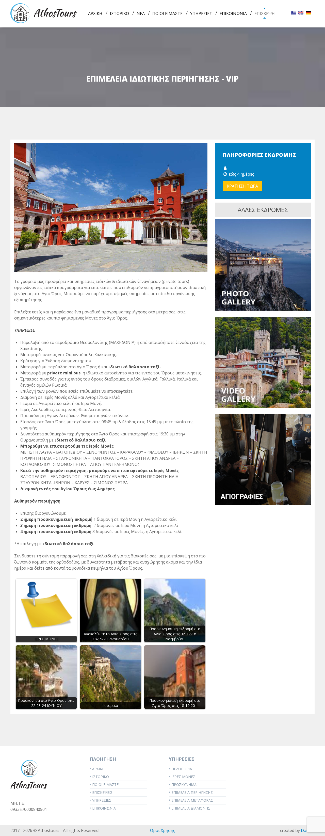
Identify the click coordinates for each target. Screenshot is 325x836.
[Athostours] (43, 13)
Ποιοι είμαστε (105, 784)
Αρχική (98, 768)
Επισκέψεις (102, 792)
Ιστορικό (100, 776)
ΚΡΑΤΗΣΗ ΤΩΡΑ (242, 186)
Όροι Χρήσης (162, 830)
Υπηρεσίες (101, 800)
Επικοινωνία (104, 808)
